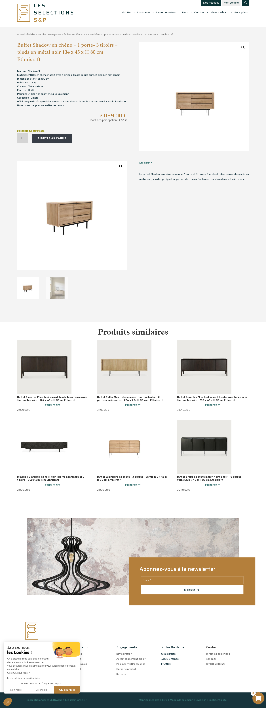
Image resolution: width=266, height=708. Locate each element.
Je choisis (41, 689)
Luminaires (144, 12)
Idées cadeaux (219, 12)
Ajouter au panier (52, 138)
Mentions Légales (149, 700)
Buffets (67, 34)
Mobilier (127, 12)
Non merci (16, 689)
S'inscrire (192, 589)
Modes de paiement (181, 700)
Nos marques (211, 2)
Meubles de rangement (49, 34)
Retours (121, 674)
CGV (165, 700)
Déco (185, 12)
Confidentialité (218, 700)
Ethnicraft (145, 163)
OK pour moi (67, 689)
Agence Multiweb (50, 700)
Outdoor (199, 12)
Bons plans (241, 12)
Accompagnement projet (131, 659)
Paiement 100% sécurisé (130, 664)
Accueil (21, 34)
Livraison (201, 700)
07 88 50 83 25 (215, 664)
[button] (7, 702)
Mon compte (231, 2)
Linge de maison (166, 12)
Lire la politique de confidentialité (23, 678)
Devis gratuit (124, 654)
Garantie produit (126, 669)
